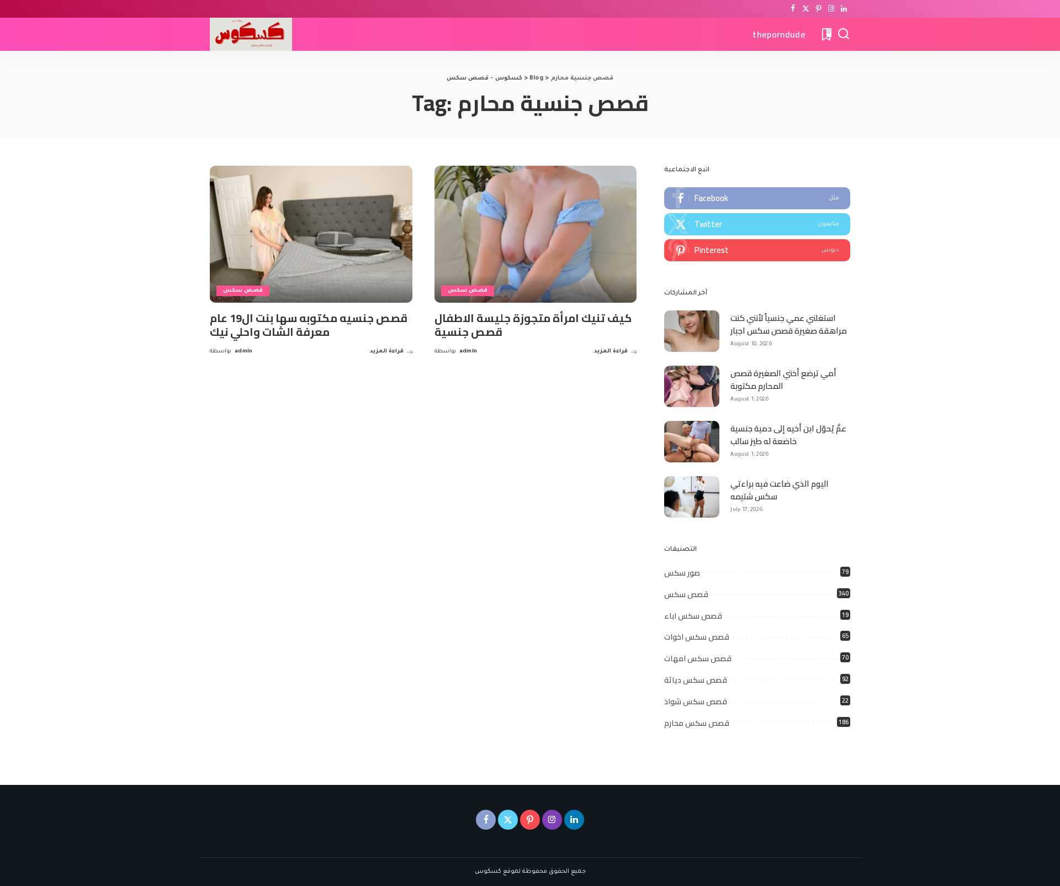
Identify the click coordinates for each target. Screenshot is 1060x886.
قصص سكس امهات (698, 658)
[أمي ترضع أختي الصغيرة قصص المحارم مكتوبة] (691, 386)
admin (244, 352)
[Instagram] (831, 9)
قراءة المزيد (387, 352)
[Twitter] (805, 9)
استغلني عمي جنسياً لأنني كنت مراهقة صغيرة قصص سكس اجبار (788, 324)
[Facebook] (793, 9)
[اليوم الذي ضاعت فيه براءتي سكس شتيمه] (691, 497)
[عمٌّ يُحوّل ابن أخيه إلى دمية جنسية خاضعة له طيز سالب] (691, 441)
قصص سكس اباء (693, 616)
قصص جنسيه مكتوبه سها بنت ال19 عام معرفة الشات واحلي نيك (308, 325)
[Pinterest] (818, 9)
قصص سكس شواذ (695, 701)
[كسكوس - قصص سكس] (251, 34)
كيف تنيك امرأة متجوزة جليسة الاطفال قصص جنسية (533, 325)
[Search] (843, 34)
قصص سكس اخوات (696, 637)
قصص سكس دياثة (695, 680)
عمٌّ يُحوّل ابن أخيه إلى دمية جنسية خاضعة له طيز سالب (788, 434)
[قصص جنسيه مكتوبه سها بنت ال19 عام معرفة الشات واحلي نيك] (311, 234)
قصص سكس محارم (696, 723)
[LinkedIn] (844, 9)
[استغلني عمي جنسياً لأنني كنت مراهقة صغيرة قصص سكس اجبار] (691, 331)
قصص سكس (243, 291)
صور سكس (682, 573)
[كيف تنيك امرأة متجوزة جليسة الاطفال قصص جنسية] (535, 234)
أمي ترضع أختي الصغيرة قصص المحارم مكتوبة (783, 379)
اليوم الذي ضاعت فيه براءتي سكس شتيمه (779, 490)
